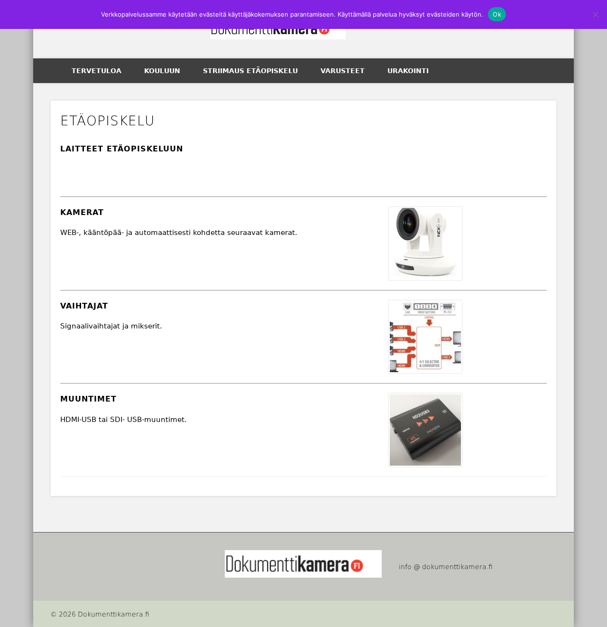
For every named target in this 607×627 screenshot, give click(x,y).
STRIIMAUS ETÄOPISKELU (250, 71)
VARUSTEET (343, 71)
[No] (595, 14)
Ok (497, 14)
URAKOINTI (408, 71)
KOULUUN (162, 71)
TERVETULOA (96, 71)
